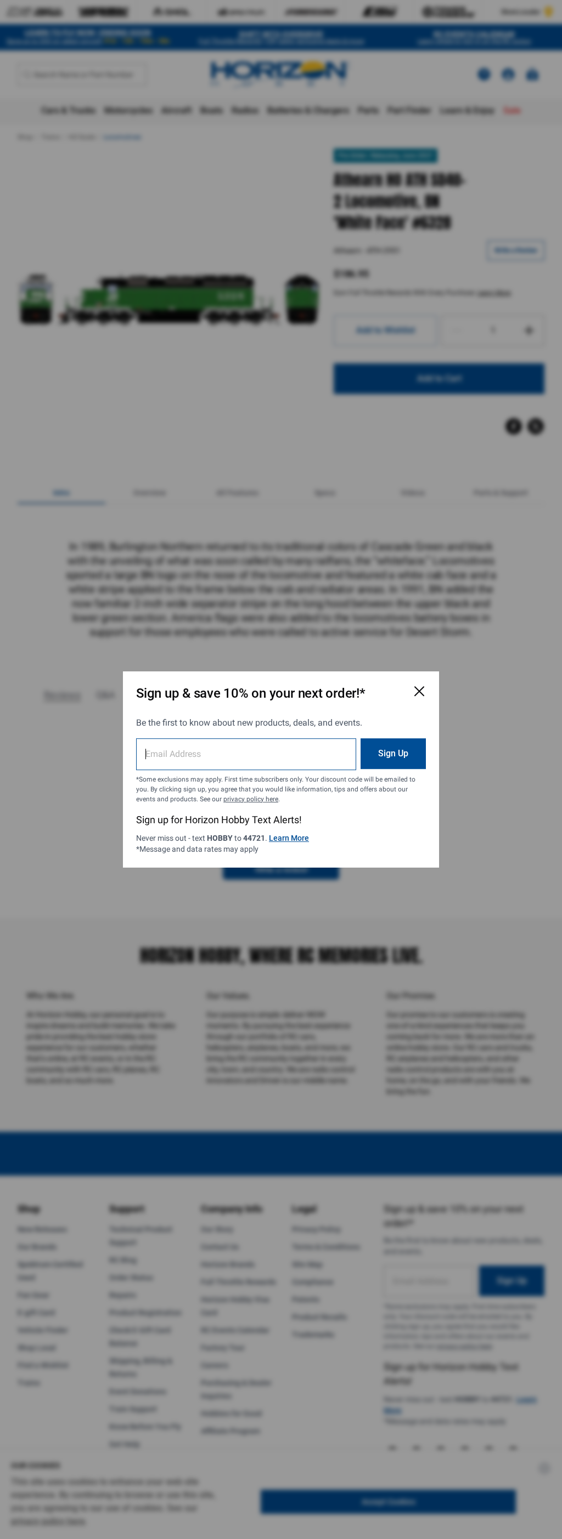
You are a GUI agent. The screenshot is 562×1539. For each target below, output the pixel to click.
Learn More (289, 838)
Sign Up (393, 753)
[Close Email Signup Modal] (419, 691)
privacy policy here (250, 799)
